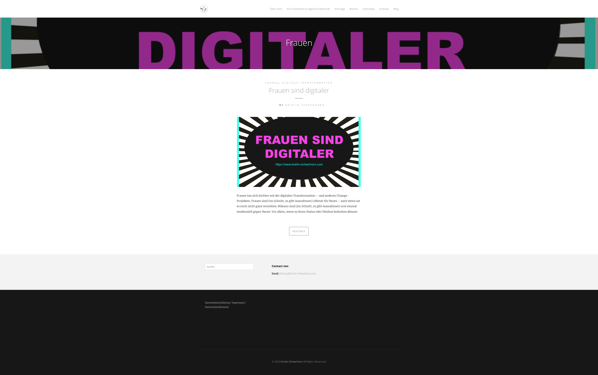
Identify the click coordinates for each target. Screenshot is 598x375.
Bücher (354, 9)
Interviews (369, 9)
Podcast (384, 9)
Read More (298, 231)
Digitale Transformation (307, 82)
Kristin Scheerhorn (305, 105)
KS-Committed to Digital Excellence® (308, 9)
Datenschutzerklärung (217, 302)
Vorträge (340, 9)
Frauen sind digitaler (299, 90)
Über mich (276, 9)
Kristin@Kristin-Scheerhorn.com (298, 273)
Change (272, 82)
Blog (396, 9)
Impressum (238, 302)
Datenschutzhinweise (217, 307)
